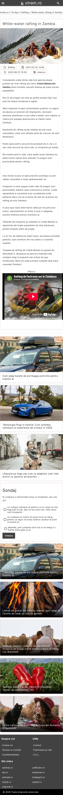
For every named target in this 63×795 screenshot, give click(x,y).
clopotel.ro (7, 786)
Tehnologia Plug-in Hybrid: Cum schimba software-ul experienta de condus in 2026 (27, 426)
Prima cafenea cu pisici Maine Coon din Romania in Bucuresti (31, 727)
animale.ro (7, 777)
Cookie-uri (7, 745)
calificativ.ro (38, 767)
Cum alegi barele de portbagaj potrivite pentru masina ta (30, 377)
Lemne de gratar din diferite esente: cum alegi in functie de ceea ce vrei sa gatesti (31, 612)
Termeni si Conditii (11, 750)
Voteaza (9, 535)
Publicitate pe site (42, 750)
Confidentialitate (10, 754)
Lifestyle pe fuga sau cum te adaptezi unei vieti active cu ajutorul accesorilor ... (30, 475)
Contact (37, 745)
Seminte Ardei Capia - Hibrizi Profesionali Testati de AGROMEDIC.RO (27, 688)
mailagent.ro (38, 777)
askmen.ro (7, 767)
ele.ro (5, 772)
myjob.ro (6, 782)
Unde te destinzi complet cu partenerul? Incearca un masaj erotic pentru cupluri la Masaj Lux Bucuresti (30, 648)
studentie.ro (38, 772)
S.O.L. (36, 754)
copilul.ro (36, 782)
